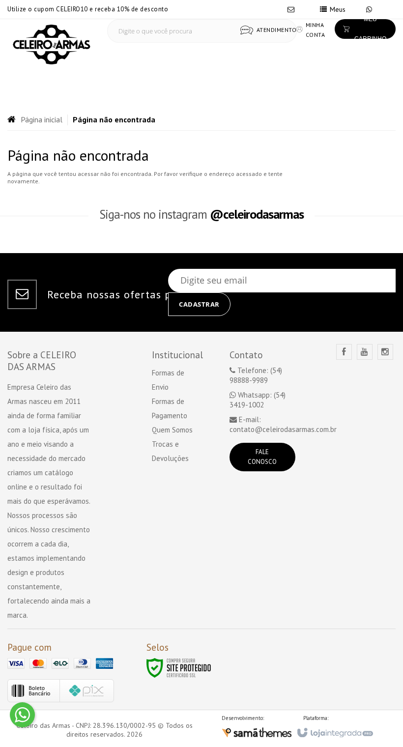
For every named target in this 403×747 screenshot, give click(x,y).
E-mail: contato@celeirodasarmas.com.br (283, 424)
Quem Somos (172, 429)
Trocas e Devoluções (170, 451)
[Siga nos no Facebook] (344, 352)
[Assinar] (199, 304)
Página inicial (41, 119)
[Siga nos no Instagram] (385, 352)
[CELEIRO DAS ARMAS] (51, 44)
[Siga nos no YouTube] (364, 352)
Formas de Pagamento (169, 408)
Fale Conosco (262, 457)
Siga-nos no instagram (201, 214)
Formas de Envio (168, 380)
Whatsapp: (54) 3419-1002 (258, 399)
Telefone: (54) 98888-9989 (256, 375)
